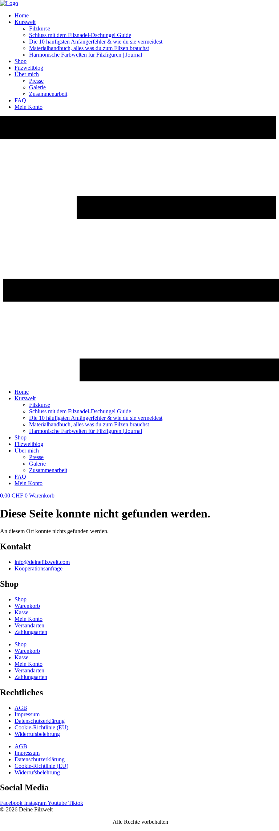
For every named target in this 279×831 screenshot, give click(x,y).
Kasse (21, 612)
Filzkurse (39, 28)
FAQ (20, 100)
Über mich (27, 74)
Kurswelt (25, 22)
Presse (36, 81)
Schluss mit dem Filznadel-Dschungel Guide (80, 35)
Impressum (27, 714)
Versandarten (29, 625)
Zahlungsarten (31, 632)
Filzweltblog (29, 68)
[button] (139, 249)
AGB (21, 708)
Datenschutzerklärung (40, 721)
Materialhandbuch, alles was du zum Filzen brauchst (89, 48)
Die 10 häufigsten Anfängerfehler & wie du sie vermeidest (95, 41)
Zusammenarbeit (48, 94)
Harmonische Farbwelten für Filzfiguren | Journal (85, 55)
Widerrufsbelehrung (37, 734)
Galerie (37, 87)
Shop (21, 61)
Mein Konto (29, 107)
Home (22, 15)
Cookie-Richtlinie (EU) (41, 727)
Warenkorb (27, 606)
